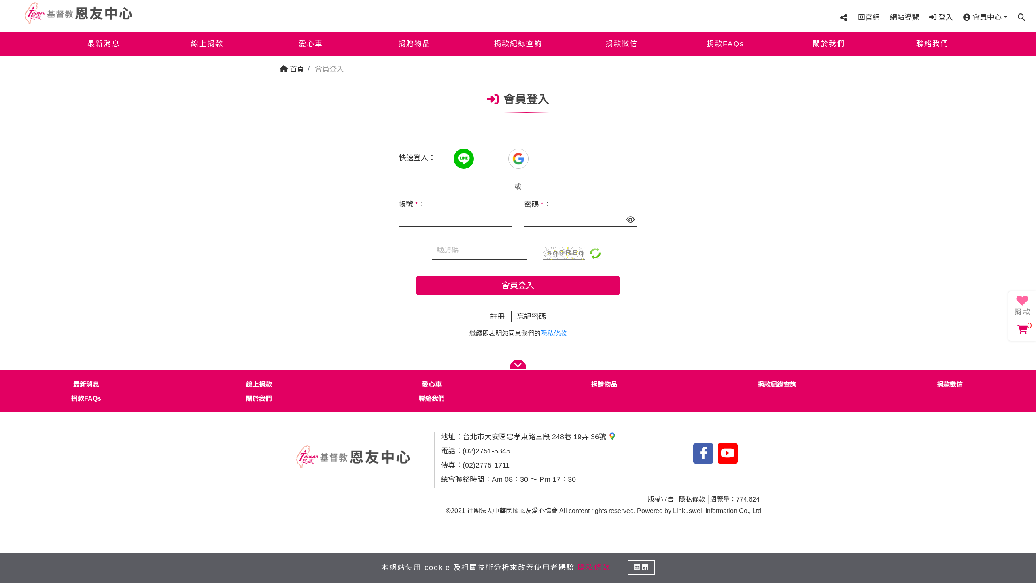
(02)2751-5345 (486, 451)
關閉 (641, 568)
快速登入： (417, 158)
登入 (944, 17)
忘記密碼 (531, 317)
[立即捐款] (1022, 305)
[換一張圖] (595, 253)
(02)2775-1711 (486, 465)
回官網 (869, 17)
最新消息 (103, 44)
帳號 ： (412, 204)
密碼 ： (537, 204)
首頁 (296, 69)
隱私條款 (554, 333)
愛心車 (311, 44)
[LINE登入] (464, 158)
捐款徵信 (621, 44)
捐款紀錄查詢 (518, 44)
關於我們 (829, 44)
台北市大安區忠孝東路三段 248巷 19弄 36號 (535, 437)
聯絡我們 (932, 44)
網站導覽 (904, 17)
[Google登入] (518, 158)
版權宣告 (661, 499)
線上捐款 (207, 44)
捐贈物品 (414, 44)
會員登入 (518, 285)
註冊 (497, 317)
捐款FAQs (725, 44)
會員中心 (986, 17)
